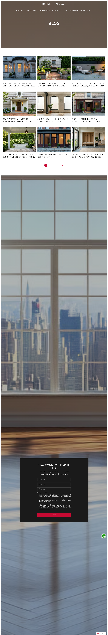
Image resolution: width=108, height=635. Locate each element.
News (66, 10)
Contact (82, 10)
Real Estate (19, 10)
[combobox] (101, 633)
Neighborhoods (31, 10)
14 (62, 165)
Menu (88, 10)
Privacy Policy (51, 494)
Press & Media (74, 10)
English (101, 633)
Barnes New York (56, 10)
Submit (54, 515)
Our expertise (44, 10)
